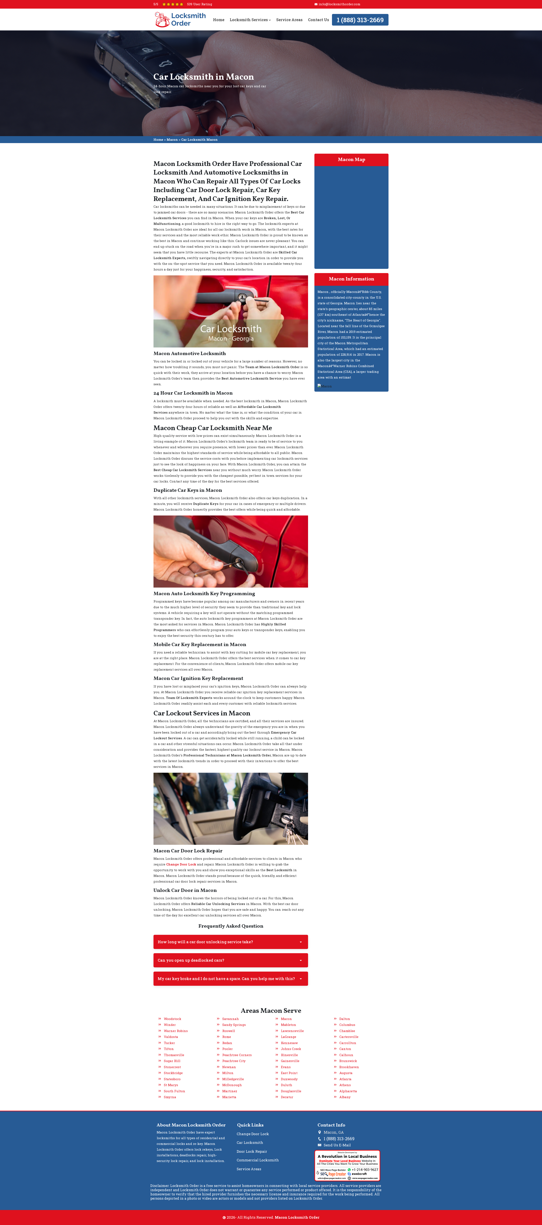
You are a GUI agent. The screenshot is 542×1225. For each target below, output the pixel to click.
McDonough (232, 1085)
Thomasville (174, 1055)
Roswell (228, 1031)
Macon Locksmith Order (297, 1217)
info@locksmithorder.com (339, 4)
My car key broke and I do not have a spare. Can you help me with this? (226, 978)
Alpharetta (348, 1091)
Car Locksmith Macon (199, 139)
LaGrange (288, 1037)
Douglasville (291, 1091)
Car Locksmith (250, 1142)
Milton (228, 1073)
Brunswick (348, 1061)
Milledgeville (233, 1079)
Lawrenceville (292, 1031)
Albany (345, 1097)
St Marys (171, 1085)
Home (218, 19)
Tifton (169, 1049)
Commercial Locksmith (258, 1160)
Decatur (287, 1097)
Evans (286, 1067)
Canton (345, 1049)
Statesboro (172, 1079)
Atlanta (345, 1079)
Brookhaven (349, 1067)
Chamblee (347, 1031)
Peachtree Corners (237, 1055)
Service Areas (289, 19)
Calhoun (346, 1055)
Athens (345, 1085)
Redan (227, 1043)
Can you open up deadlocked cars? (191, 960)
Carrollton (347, 1043)
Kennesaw (289, 1043)
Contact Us (318, 19)
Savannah (230, 1019)
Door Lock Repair (252, 1151)
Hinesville (289, 1055)
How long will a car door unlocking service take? (205, 941)
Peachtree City (234, 1061)
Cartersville (348, 1037)
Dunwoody (289, 1079)
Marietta (229, 1097)
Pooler (227, 1049)
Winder (170, 1025)
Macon (172, 139)
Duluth (286, 1085)
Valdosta (171, 1037)
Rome (226, 1037)
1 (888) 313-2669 (360, 20)
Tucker (169, 1043)
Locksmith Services (249, 19)
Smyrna (170, 1097)
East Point (289, 1073)
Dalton (344, 1019)
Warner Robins (176, 1031)
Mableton (288, 1025)
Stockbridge (173, 1073)
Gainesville (290, 1061)
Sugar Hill (172, 1061)
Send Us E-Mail (337, 1145)
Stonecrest (172, 1067)
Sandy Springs (234, 1025)
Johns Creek (291, 1049)
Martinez (229, 1091)
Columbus (347, 1025)
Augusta (346, 1073)
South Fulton (174, 1091)
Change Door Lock (253, 1133)
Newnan (229, 1067)
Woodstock (172, 1019)
